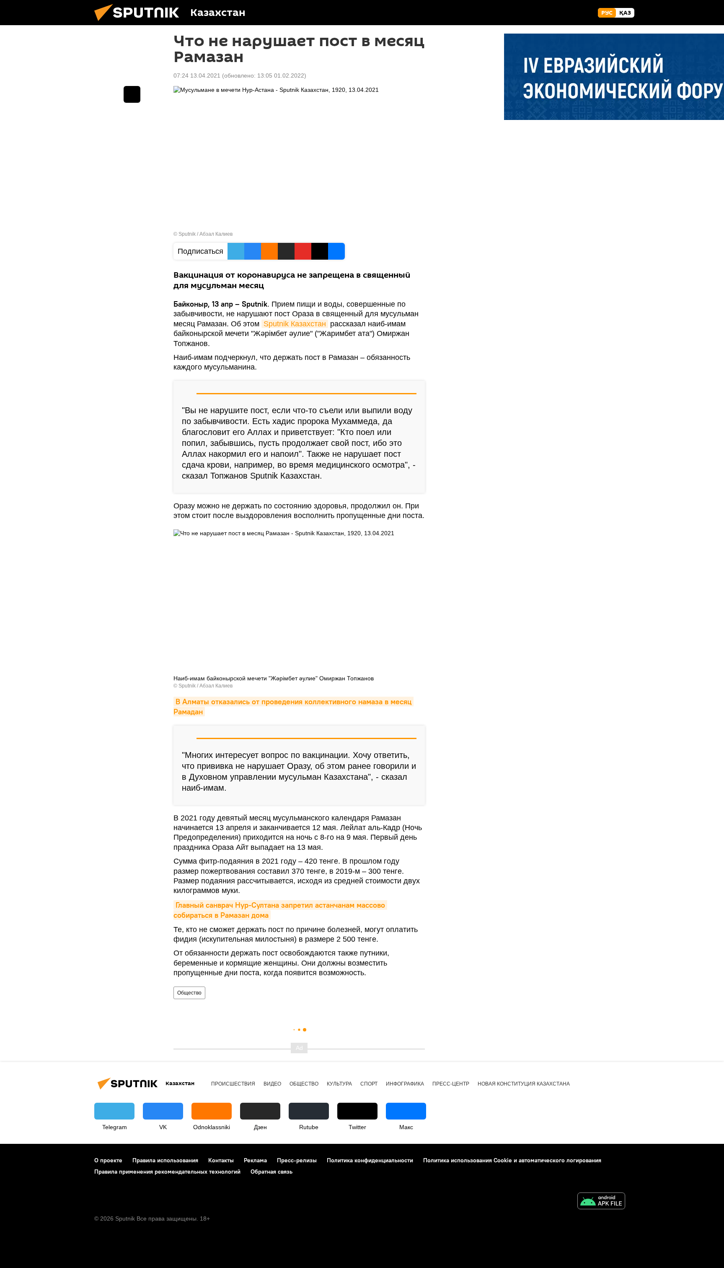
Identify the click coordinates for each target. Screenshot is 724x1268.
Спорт (369, 1084)
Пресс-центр (450, 1084)
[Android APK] (601, 1201)
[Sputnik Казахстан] (140, 23)
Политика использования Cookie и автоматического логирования (512, 1160)
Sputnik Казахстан (295, 324)
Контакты (221, 1160)
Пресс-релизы (297, 1160)
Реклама (255, 1160)
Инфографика (405, 1084)
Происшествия (233, 1084)
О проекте (108, 1160)
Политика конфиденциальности (370, 1160)
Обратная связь (271, 1171)
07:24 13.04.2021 (196, 75)
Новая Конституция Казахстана (524, 1084)
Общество (189, 993)
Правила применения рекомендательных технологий (167, 1171)
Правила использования (165, 1160)
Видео (272, 1084)
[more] (132, 94)
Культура (339, 1084)
